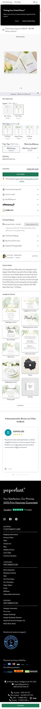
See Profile (35, 256)
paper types (7, 585)
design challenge (9, 614)
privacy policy (8, 537)
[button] (35, 2)
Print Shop (17, 2)
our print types (8, 579)
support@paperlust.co (21, 684)
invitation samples (9, 556)
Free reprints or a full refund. (29, 180)
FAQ (4, 576)
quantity (6, 156)
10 (28, 475)
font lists (6, 611)
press (5, 588)
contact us (7, 544)
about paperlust (9, 570)
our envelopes (8, 582)
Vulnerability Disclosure (11, 594)
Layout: (10, 103)
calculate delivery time (32, 224)
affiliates (6, 591)
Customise (20, 174)
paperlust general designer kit (14, 620)
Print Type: (10, 124)
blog (4, 547)
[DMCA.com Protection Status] (31, 672)
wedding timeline (9, 573)
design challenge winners (12, 617)
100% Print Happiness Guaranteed (20, 502)
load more (20, 405)
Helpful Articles (8, 550)
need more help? (9, 624)
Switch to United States (28, 21)
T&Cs (5, 541)
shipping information (10, 534)
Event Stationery (7, 2)
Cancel (17, 21)
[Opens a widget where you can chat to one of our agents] (33, 698)
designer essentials (10, 608)
